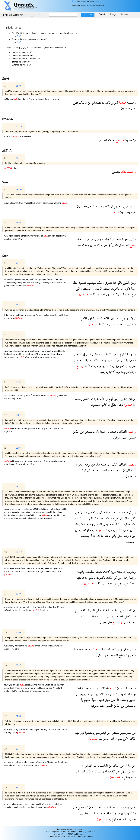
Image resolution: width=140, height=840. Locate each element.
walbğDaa (39, 282)
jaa (52, 685)
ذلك (132, 738)
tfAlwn (20, 239)
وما (117, 372)
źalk (52, 729)
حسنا (97, 807)
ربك (86, 360)
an (57, 461)
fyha (13, 354)
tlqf (22, 646)
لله (112, 518)
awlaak (7, 395)
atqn (58, 236)
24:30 (18, 716)
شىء (103, 245)
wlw (6, 509)
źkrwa (7, 282)
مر (87, 239)
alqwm (16, 351)
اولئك (131, 399)
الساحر (113, 655)
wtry (6, 236)
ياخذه (120, 616)
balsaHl (50, 607)
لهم (110, 399)
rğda (55, 568)
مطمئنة (89, 572)
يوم (133, 294)
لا (90, 535)
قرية (113, 572)
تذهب (100, 813)
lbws (20, 99)
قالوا (119, 282)
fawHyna (8, 685)
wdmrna (8, 357)
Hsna (32, 804)
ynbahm (8, 285)
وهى (97, 239)
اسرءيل (119, 366)
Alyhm (24, 807)
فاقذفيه (104, 610)
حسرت (131, 819)
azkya (58, 729)
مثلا (119, 572)
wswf (63, 282)
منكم (90, 470)
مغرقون (117, 437)
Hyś (13, 649)
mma (59, 279)
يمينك (117, 649)
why (28, 236)
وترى (132, 239)
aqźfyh (10, 607)
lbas (66, 315)
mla (31, 461)
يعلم (126, 777)
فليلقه (84, 610)
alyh (15, 685)
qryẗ (20, 568)
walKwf (48, 571)
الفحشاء (109, 771)
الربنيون (115, 318)
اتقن (115, 245)
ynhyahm (12, 315)
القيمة (126, 294)
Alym (41, 807)
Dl (11, 203)
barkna (7, 354)
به (121, 288)
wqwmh (34, 357)
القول (94, 700)
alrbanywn (22, 315)
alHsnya (32, 354)
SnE (19, 36)
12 (5, 486)
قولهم (90, 318)
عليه (103, 464)
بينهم (106, 288)
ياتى (113, 535)
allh (50, 236)
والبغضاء (86, 288)
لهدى (105, 524)
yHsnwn (58, 203)
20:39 (18, 594)
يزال (77, 524)
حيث (104, 655)
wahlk (39, 688)
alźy (54, 236)
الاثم (84, 318)
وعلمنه (131, 102)
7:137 (18, 334)
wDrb (7, 568)
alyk (18, 762)
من (89, 102)
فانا (104, 470)
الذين (132, 206)
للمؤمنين (125, 732)
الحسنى (78, 360)
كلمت (94, 360)
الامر (106, 518)
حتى (119, 535)
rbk (26, 354)
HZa (55, 279)
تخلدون (102, 140)
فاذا (78, 688)
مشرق (86, 354)
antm (50, 99)
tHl (58, 515)
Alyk (21, 610)
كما (84, 470)
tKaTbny (40, 428)
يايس (84, 518)
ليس (116, 399)
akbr (23, 765)
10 (5, 415)
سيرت (115, 512)
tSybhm (33, 515)
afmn (6, 804)
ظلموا (132, 437)
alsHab (40, 236)
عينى (102, 622)
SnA (5, 182)
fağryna (16, 282)
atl (5, 762)
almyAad (48, 518)
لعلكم (111, 140)
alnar (38, 395)
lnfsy (16, 168)
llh (66, 509)
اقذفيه (128, 610)
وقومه (124, 372)
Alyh (27, 461)
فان (90, 807)
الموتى (122, 518)
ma (6, 318)
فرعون (132, 372)
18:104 (19, 189)
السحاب (80, 239)
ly (65, 607)
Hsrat (29, 807)
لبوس (114, 102)
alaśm (48, 315)
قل (134, 732)
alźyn (7, 203)
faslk (12, 688)
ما (106, 324)
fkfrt (12, 571)
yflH (61, 646)
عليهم (84, 813)
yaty (21, 518)
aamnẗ (30, 568)
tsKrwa (62, 461)
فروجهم (79, 732)
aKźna (34, 279)
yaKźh (57, 607)
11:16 (18, 382)
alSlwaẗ (39, 762)
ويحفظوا (89, 732)
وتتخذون (130, 140)
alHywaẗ (25, 203)
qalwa (17, 279)
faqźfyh (26, 607)
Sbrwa (59, 354)
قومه (87, 464)
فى (111, 206)
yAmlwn (17, 398)
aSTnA (6, 150)
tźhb (14, 807)
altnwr (7, 688)
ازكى (125, 738)
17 (5, 716)
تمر (91, 239)
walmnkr (8, 765)
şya (64, 236)
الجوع (120, 583)
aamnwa (35, 512)
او (97, 512)
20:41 (18, 158)
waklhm (55, 315)
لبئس (112, 324)
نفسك (92, 813)
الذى (121, 245)
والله (133, 777)
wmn (6, 279)
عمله (111, 807)
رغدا (125, 577)
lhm (22, 395)
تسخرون (131, 476)
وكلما (114, 464)
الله (127, 245)
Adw (62, 607)
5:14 (18, 263)
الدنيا (96, 206)
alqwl (59, 688)
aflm (18, 512)
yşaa (46, 512)
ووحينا (104, 431)
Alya (38, 354)
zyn (11, 804)
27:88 (18, 222)
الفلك (122, 431)
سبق (107, 700)
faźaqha (28, 571)
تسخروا (117, 470)
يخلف (85, 535)
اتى (99, 655)
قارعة (93, 530)
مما (133, 288)
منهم (86, 700)
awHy (13, 762)
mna (6, 464)
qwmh (39, 461)
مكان (109, 577)
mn (36, 99)
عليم (114, 819)
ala (34, 395)
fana (11, 464)
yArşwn (52, 357)
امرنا (126, 694)
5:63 (18, 305)
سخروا (80, 464)
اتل (133, 765)
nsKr (15, 464)
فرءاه (104, 807)
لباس (127, 583)
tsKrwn (32, 464)
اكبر (78, 771)
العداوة (97, 288)
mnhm (7, 691)
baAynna (19, 428)
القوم (122, 354)
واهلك (123, 700)
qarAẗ (51, 515)
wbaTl (64, 395)
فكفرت (100, 577)
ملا (97, 464)
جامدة (105, 239)
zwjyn (28, 688)
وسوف (118, 294)
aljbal (11, 236)
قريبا (77, 530)
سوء (117, 807)
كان (85, 366)
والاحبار (104, 318)
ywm (50, 282)
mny (31, 610)
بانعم (92, 577)
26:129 (19, 126)
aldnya (32, 203)
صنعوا (82, 649)
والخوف (110, 583)
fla (10, 807)
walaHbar (31, 315)
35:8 (18, 787)
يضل (80, 807)
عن (96, 318)
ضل (125, 206)
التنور (113, 694)
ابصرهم (100, 732)
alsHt (61, 315)
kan (17, 357)
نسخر (98, 470)
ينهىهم (125, 318)
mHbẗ (26, 610)
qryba (62, 515)
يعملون (95, 404)
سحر (132, 655)
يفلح (121, 655)
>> (91, 15)
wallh (28, 765)
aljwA (42, 571)
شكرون (125, 108)
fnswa (50, 279)
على (133, 366)
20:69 (18, 632)
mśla (15, 568)
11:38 (18, 448)
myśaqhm (42, 279)
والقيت (91, 616)
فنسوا (82, 282)
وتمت (102, 360)
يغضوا (114, 732)
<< (84, 15)
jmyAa (13, 512)
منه (133, 470)
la (39, 518)
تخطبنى (89, 431)
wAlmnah (8, 99)
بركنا (115, 360)
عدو (113, 616)
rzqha (50, 568)
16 (5, 665)
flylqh (39, 607)
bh (11, 282)
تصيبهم (115, 530)
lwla (6, 315)
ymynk (18, 646)
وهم (89, 206)
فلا (107, 813)
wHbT (43, 395)
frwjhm (47, 729)
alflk (13, 428)
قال (128, 470)
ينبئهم (109, 294)
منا (109, 470)
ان (124, 470)
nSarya (27, 279)
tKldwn (28, 136)
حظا (75, 282)
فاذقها (80, 577)
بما (86, 245)
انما (89, 649)
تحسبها (114, 239)
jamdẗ (23, 236)
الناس (98, 524)
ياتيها (80, 572)
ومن (133, 282)
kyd (49, 646)
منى (125, 622)
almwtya (59, 509)
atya (17, 649)
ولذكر (89, 771)
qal (54, 461)
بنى (127, 366)
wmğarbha (57, 351)
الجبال (124, 239)
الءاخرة (98, 399)
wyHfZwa (39, 729)
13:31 (18, 486)
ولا (97, 431)
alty (63, 351)
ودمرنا (96, 366)
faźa (48, 685)
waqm (33, 762)
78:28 (74, 1)
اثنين (132, 700)
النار (85, 399)
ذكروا (126, 288)
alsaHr (7, 649)
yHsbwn (44, 203)
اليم (92, 610)
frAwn (27, 357)
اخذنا (100, 282)
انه (98, 245)
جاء (133, 694)
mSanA (7, 119)
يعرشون (103, 372)
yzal (16, 515)
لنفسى (116, 171)
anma (37, 646)
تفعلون (80, 245)
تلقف (109, 649)
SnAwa (43, 646)
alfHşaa (64, 762)
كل (109, 245)
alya (46, 282)
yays (23, 512)
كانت (106, 572)
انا (114, 282)
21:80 (18, 86)
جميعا (98, 518)
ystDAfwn (35, 351)
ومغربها (130, 360)
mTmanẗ (37, 568)
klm (50, 509)
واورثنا (131, 354)
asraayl (47, 354)
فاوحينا (130, 688)
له (97, 616)
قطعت (91, 512)
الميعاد (131, 541)
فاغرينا (114, 288)
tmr (32, 236)
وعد (107, 535)
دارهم (127, 535)
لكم (107, 102)
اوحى (123, 765)
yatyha (44, 568)
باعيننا (113, 431)
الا (91, 399)
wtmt (17, 354)
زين (126, 807)
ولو (133, 512)
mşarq (43, 351)
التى (122, 360)
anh (6, 239)
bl (64, 509)
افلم (91, 518)
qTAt (35, 509)
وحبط (78, 399)
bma (15, 239)
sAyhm (15, 203)
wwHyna (28, 428)
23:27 (18, 665)
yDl (43, 804)
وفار (120, 694)
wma (40, 357)
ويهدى (124, 813)
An (37, 315)
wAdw (7, 610)
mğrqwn (8, 431)
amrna (57, 685)
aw (31, 509)
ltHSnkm (31, 99)
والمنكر (98, 771)
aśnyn (34, 688)
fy (20, 203)
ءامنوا (131, 524)
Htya (16, 518)
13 (5, 552)
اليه (122, 688)
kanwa (23, 285)
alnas (59, 512)
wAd (25, 518)
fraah (27, 804)
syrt (20, 509)
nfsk (18, 807)
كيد (75, 649)
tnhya (55, 762)
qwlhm (42, 315)
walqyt (15, 610)
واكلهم (131, 324)
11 (5, 448)
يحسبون (82, 206)
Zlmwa (54, 428)
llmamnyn (11, 729)
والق (133, 649)
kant (24, 568)
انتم (133, 108)
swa (17, 804)
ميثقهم (91, 282)
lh (11, 610)
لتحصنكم (98, 102)
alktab (27, 762)
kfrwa (26, 515)
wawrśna (8, 351)
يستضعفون (98, 354)
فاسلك (104, 694)
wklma (18, 461)
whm (38, 203)
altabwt (19, 607)
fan (36, 804)
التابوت (114, 610)
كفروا (124, 530)
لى (108, 616)
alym (34, 607)
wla (34, 428)
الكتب (103, 765)
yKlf (42, 518)
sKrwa (45, 461)
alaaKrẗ (29, 395)
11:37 (18, 415)
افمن (132, 807)
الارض (78, 354)
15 (5, 632)
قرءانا (124, 512)
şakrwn (56, 99)
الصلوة (88, 765)
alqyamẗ (57, 282)
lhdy (55, 512)
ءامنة (98, 572)
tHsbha (17, 236)
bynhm (23, 282)
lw (43, 512)
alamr (7, 512)
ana (22, 279)
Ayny (46, 610)
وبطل (114, 404)
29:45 (18, 749)
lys (18, 395)
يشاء (117, 524)
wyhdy (57, 804)
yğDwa (19, 729)
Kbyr (10, 239)
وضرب (131, 572)
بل (116, 518)
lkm (25, 99)
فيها (109, 360)
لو (122, 524)
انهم (133, 212)
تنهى (123, 771)
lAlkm (22, 136)
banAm (17, 571)
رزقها (132, 577)
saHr (53, 646)
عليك (82, 616)
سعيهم (117, 206)
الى (78, 288)
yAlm (33, 765)
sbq (51, 688)
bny (42, 354)
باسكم (82, 102)
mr (35, 236)
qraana (14, 509)
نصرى (108, 282)
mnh (51, 461)
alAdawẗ (31, 282)
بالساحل (130, 616)
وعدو (102, 616)
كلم (133, 518)
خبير (92, 245)
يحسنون (124, 212)
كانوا (92, 294)
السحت (121, 324)
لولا (133, 318)
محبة (132, 622)
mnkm (21, 464)
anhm (51, 203)
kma (26, 464)
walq (6, 646)
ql (5, 729)
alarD (49, 351)
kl (61, 236)
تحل (83, 530)
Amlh (22, 804)
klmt (22, 354)
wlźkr (15, 765)
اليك (115, 765)
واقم (96, 765)
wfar (62, 685)
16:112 (19, 552)
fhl (46, 99)
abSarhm (30, 729)
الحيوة (104, 206)
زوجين (80, 694)
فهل (75, 102)
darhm (11, 518)
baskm (41, 99)
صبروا (105, 366)
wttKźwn (8, 136)
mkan (7, 571)
